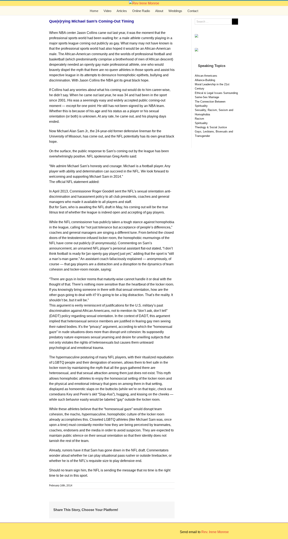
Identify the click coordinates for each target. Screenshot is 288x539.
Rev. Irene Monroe (215, 532)
